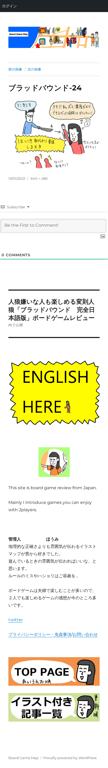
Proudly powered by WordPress (69, 758)
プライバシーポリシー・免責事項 (39, 634)
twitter (15, 619)
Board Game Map (23, 758)
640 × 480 (39, 178)
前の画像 (15, 69)
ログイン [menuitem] (9, 6)
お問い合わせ (85, 634)
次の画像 (34, 69)
